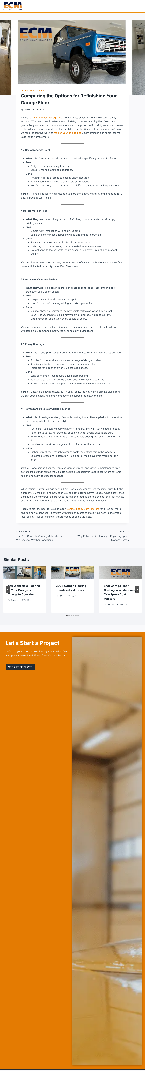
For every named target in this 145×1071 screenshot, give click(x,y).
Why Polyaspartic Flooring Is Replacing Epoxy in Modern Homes (103, 536)
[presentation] (24, 572)
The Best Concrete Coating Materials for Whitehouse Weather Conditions (39, 536)
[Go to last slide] (8, 589)
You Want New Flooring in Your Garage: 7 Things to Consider (24, 590)
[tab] (67, 615)
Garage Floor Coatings (33, 90)
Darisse (27, 109)
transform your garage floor (47, 117)
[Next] (137, 589)
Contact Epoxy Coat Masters (83, 508)
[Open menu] (139, 6)
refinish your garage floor (68, 132)
